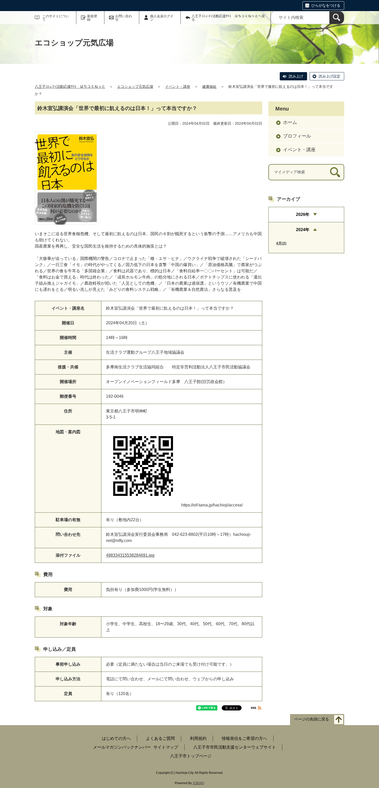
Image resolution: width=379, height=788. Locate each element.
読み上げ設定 (329, 76)
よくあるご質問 (160, 738)
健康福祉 (209, 86)
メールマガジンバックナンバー (122, 747)
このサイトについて (55, 17)
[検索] (336, 17)
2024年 (302, 229)
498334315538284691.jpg (130, 555)
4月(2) (281, 243)
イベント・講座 (177, 86)
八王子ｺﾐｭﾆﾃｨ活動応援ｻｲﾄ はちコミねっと (70, 86)
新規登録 (92, 17)
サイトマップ (165, 747)
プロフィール (297, 136)
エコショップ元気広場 (135, 86)
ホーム (290, 122)
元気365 (198, 783)
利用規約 (198, 738)
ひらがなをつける (325, 5)
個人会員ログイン (162, 17)
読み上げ (296, 76)
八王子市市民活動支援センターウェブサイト (234, 747)
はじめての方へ (116, 738)
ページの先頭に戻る (311, 719)
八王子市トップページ (190, 756)
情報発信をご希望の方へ (244, 738)
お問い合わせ (123, 17)
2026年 (302, 214)
